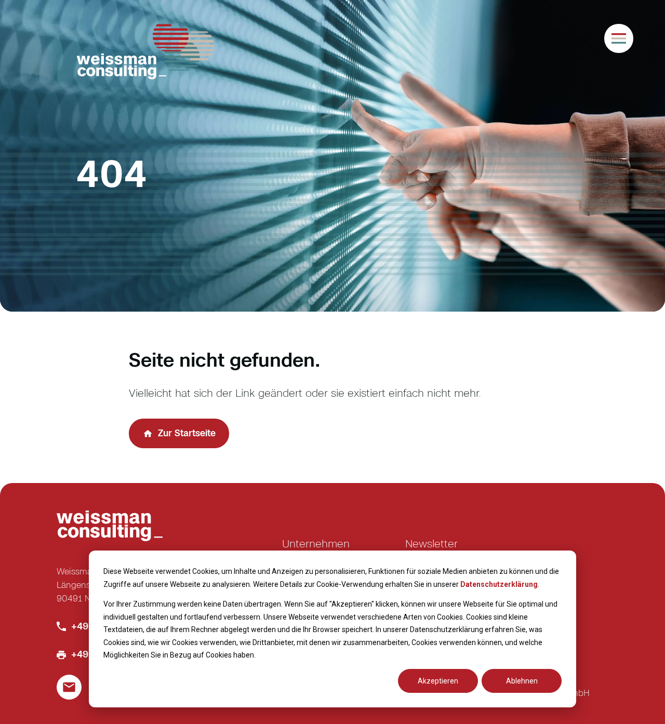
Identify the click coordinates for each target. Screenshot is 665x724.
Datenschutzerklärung (499, 584)
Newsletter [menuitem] (431, 543)
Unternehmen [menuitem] (316, 543)
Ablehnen (522, 681)
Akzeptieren (438, 681)
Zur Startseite (187, 432)
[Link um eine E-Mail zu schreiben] (69, 687)
